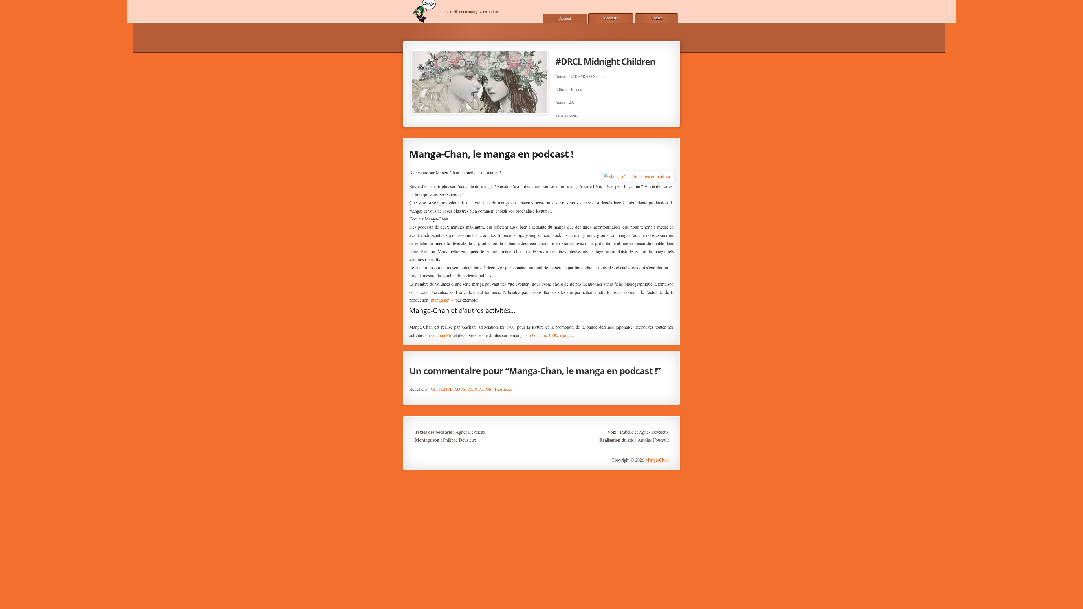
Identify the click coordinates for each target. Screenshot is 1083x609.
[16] (624, 119)
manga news (442, 300)
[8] (574, 119)
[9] (581, 119)
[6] (562, 119)
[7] (568, 119)
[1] (531, 119)
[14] (612, 119)
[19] (643, 119)
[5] (556, 119)
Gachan (656, 18)
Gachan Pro (441, 335)
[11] (593, 119)
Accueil (565, 18)
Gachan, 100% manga (552, 335)
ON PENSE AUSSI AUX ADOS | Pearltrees (471, 389)
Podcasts (611, 18)
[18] (636, 119)
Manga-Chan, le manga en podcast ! (491, 153)
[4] (550, 119)
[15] (618, 119)
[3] (543, 119)
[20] (649, 119)
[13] (605, 119)
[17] (630, 119)
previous (399, 84)
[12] (599, 119)
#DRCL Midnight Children (605, 61)
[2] (537, 119)
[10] (587, 119)
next (684, 84)
